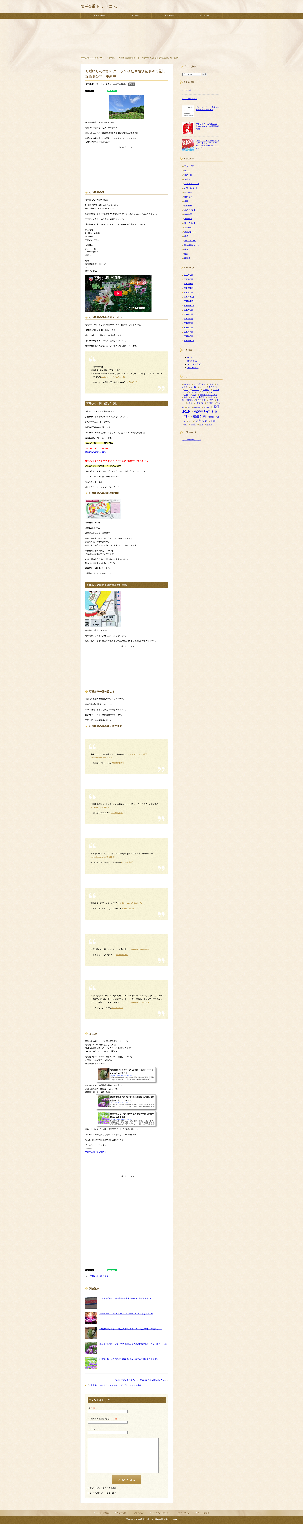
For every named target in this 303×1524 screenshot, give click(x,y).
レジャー (188, 192)
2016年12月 (189, 341)
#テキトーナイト (135, 754)
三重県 (186, 395)
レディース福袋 (98, 15)
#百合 (145, 754)
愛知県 (190, 400)
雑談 (186, 254)
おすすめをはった (189, 99)
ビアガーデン (193, 392)
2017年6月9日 (118, 763)
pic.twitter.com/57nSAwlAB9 (113, 377)
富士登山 (188, 219)
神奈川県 (197, 407)
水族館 (189, 403)
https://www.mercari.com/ (95, 452)
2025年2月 (188, 275)
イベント (202, 387)
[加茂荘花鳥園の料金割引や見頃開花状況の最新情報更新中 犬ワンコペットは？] (91, 1348)
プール (203, 392)
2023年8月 (188, 279)
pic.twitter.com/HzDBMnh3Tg (129, 903)
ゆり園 (193, 387)
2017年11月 (189, 301)
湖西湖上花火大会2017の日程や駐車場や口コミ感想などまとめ (126, 1314)
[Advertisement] (151, 36)
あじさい (187, 384)
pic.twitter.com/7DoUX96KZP (103, 857)
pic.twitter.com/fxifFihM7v (101, 807)
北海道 (201, 397)
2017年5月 (188, 327)
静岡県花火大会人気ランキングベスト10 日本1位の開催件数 (115, 1385)
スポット (188, 179)
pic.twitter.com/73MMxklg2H (138, 1002)
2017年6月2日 (131, 382)
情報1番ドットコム (99, 6)
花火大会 (201, 420)
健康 (186, 201)
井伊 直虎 (188, 197)
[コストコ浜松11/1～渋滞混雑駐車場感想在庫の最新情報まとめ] (91, 1303)
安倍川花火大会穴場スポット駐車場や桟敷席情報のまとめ (140, 1380)
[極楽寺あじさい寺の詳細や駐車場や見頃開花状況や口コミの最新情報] (91, 1363)
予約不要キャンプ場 (208, 395)
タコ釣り (206, 390)
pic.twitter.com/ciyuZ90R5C (102, 758)
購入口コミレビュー (192, 245)
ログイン (191, 357)
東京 (211, 400)
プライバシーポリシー (161, 1513)
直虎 (189, 407)
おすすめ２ (187, 90)
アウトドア (189, 166)
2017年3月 (188, 336)
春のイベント (190, 223)
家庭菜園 (188, 214)
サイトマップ (184, 1513)
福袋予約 (199, 416)
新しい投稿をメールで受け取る (103, 1493)
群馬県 (211, 417)
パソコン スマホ (191, 184)
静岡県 (131, 84)
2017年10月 (189, 306)
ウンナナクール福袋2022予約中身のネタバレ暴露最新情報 (207, 126)
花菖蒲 (213, 421)
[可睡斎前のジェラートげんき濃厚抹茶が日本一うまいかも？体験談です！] (91, 1333)
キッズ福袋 (169, 15)
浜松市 (199, 403)
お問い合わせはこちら (191, 440)
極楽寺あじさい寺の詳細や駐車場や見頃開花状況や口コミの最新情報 (128, 1359)
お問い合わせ (205, 15)
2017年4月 (188, 332)
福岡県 (206, 407)
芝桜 (190, 421)
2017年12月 (189, 297)
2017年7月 (188, 319)
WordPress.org (193, 368)
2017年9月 (188, 310)
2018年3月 (188, 292)
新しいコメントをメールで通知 (103, 1488)
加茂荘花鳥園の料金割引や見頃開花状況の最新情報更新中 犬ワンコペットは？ (133, 1344)
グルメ (187, 171)
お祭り (211, 384)
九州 (194, 394)
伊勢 (185, 397)
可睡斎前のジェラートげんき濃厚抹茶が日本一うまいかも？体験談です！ (130, 1329)
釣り (186, 249)
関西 (201, 424)
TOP (92, 58)
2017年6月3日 (117, 1008)
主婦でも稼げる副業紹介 (95, 1152)
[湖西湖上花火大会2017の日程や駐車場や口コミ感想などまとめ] (91, 1318)
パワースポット (191, 188)
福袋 (186, 236)
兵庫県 (193, 397)
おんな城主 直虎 (199, 384)
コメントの (194, 364)
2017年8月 (188, 314)
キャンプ (212, 387)
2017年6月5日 (122, 955)
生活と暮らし (190, 232)
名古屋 (210, 397)
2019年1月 (188, 284)
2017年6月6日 (127, 862)
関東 (193, 424)
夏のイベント (190, 210)
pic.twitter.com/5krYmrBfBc (138, 949)
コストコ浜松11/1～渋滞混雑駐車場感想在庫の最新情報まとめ (125, 1298)
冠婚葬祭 (188, 206)
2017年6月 (188, 323)
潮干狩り (188, 227)
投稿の (192, 361)
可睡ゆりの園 (96, 1276)
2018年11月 (189, 288)
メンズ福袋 (134, 15)
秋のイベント (190, 241)
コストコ (188, 175)
